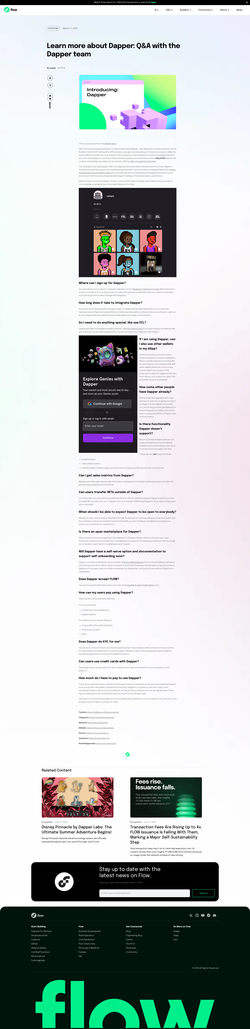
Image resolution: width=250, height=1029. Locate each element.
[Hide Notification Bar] (247, 2)
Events (129, 940)
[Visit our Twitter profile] (191, 916)
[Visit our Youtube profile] (202, 916)
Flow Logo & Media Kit (89, 948)
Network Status (38, 948)
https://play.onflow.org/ (106, 743)
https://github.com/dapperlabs (100, 728)
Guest (53, 68)
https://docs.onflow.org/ (99, 738)
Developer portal (39, 935)
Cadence (35, 940)
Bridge (176, 931)
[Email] (50, 98)
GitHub (34, 944)
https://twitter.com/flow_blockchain (103, 712)
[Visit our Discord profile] (214, 916)
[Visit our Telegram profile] (208, 916)
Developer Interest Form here (146, 289)
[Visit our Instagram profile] (197, 916)
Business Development (90, 931)
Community (131, 952)
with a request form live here (143, 161)
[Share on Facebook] (50, 85)
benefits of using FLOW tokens (140, 585)
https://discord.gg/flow (97, 723)
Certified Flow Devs (40, 952)
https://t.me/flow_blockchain (101, 717)
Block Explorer (38, 956)
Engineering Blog (134, 935)
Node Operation (86, 935)
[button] (156, 10)
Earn (175, 940)
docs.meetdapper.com (134, 562)
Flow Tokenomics (87, 944)
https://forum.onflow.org (97, 733)
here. (153, 2)
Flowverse (131, 948)
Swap (176, 935)
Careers (82, 952)
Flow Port (130, 944)
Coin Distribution (87, 940)
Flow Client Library (135, 329)
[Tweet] (50, 78)
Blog (128, 931)
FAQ (80, 956)
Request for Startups (41, 931)
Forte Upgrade (38, 960)
